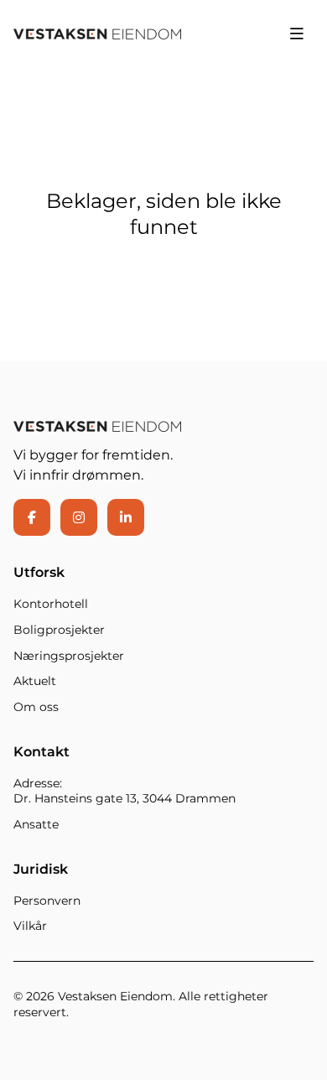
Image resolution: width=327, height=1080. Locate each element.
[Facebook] (31, 517)
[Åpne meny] (297, 33)
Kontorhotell (50, 603)
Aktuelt (34, 680)
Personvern (46, 900)
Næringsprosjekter (68, 655)
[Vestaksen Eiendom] (97, 34)
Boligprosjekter (59, 629)
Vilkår (30, 925)
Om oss (36, 706)
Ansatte (36, 824)
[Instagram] (78, 517)
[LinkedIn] (125, 517)
